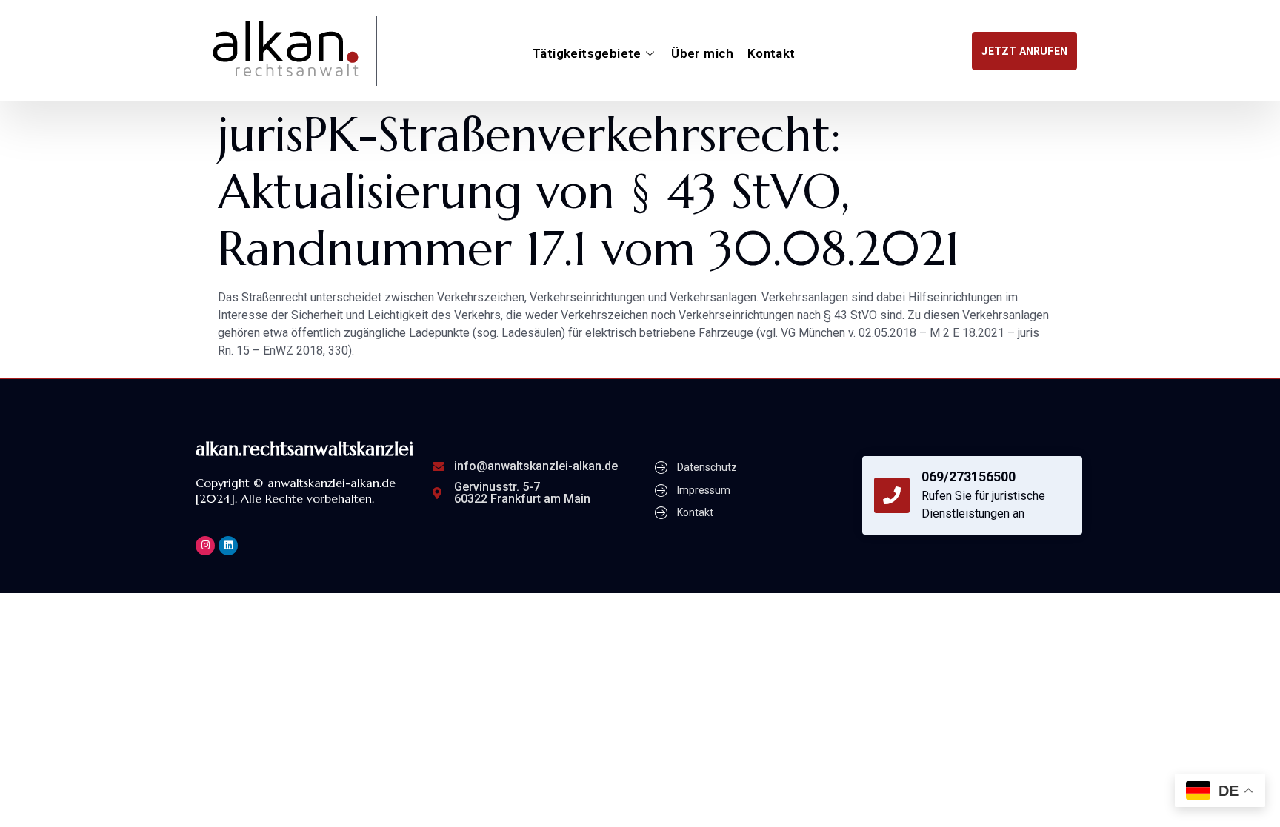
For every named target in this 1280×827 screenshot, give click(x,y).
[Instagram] (205, 545)
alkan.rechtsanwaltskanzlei (304, 449)
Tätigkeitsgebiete (587, 53)
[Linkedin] (228, 545)
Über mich (702, 53)
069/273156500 (968, 476)
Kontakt (771, 53)
